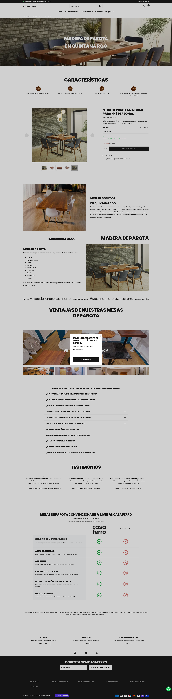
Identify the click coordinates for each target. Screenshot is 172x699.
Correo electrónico (79, 350)
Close (100, 336)
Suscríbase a (86, 360)
